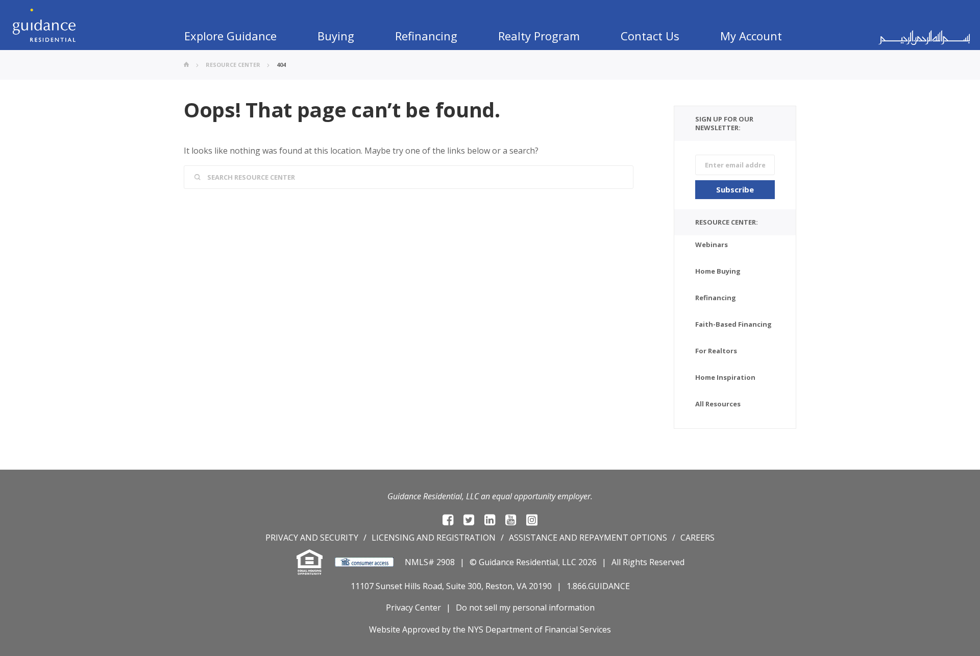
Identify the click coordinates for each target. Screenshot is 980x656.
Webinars (711, 244)
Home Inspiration (725, 377)
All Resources (718, 403)
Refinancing (426, 35)
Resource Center (233, 64)
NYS (475, 629)
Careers (697, 537)
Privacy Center (413, 607)
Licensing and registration (434, 537)
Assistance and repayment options (588, 537)
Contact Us (650, 35)
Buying (335, 35)
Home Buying (718, 271)
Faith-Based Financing (733, 324)
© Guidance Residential (514, 562)
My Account (751, 35)
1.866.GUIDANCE (598, 586)
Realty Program (539, 35)
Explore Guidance (230, 35)
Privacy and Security (311, 537)
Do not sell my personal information (525, 607)
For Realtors (716, 350)
